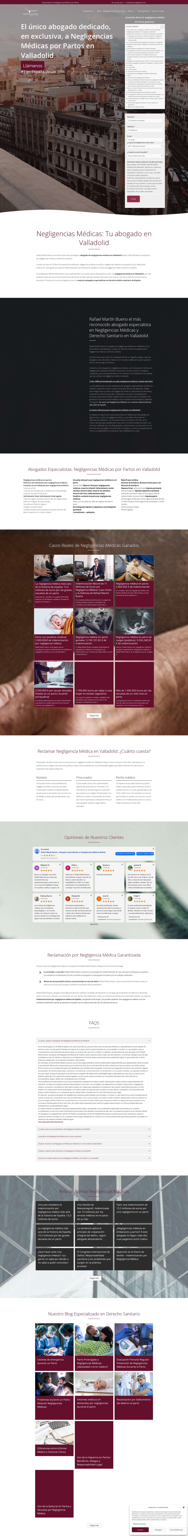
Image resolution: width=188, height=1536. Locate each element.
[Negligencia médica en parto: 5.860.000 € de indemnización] (134, 568)
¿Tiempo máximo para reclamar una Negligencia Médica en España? (64, 1151)
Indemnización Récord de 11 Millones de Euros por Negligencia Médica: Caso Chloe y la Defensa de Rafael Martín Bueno (145, 57)
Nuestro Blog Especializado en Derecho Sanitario (142, 92)
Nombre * (131, 117)
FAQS (129, 75)
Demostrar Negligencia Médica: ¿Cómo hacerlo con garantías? (143, 104)
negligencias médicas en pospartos (118, 264)
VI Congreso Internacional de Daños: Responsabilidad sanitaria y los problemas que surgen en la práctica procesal (94, 1259)
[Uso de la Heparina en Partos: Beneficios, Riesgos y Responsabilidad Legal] (94, 1437)
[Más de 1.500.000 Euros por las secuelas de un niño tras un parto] (134, 675)
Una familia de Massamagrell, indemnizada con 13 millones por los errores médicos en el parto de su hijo (145, 85)
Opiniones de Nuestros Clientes (137, 71)
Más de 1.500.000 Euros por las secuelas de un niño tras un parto (133, 693)
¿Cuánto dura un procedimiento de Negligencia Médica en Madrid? (64, 1129)
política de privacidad (142, 186)
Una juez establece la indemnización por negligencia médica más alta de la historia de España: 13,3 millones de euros (146, 81)
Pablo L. (75, 865)
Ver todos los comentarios (125, 853)
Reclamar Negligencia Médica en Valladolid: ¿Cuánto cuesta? (145, 63)
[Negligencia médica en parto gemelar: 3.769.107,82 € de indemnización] (94, 621)
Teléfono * (131, 127)
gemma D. (137, 865)
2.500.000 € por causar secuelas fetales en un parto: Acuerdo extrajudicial (53, 693)
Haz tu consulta (158, 11)
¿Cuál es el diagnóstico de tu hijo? (140, 143)
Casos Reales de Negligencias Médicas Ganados (141, 48)
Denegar (158, 1530)
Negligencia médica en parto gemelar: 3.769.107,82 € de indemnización (92, 640)
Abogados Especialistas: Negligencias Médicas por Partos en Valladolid (145, 45)
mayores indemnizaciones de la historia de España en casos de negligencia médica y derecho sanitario (97, 268)
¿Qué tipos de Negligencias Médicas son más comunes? (59, 1136)
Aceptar (140, 1530)
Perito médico (132, 69)
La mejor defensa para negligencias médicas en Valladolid (145, 42)
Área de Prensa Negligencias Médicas (139, 77)
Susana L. (106, 865)
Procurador (132, 67)
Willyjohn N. (45, 865)
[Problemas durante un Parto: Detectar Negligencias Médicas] (54, 1384)
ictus (134, 264)
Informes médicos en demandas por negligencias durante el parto (92, 1403)
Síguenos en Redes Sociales (136, 107)
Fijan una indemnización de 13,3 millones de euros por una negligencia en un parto (145, 89)
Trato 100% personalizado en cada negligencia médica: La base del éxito (145, 39)
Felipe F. (137, 896)
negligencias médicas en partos (92, 264)
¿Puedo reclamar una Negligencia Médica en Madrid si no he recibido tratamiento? (70, 1144)
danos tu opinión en (144, 853)
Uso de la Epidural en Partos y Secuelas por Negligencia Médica (54, 1510)
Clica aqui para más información (50, 1122)
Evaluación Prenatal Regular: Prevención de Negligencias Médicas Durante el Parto (133, 1363)
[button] (184, 1507)
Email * (130, 136)
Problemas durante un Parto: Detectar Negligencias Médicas (53, 1403)
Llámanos (32, 65)
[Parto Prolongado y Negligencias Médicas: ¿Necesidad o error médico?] (94, 1339)
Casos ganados (143, 11)
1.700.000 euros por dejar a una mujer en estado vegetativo (94, 692)
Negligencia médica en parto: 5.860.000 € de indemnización (145, 61)
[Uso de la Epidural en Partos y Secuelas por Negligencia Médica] (54, 1486)
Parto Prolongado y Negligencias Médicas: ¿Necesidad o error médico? (92, 1363)
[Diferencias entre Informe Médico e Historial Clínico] (54, 1433)
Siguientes (94, 924)
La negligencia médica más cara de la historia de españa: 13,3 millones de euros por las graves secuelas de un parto (145, 51)
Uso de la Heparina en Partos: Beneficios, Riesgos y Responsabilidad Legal (94, 1461)
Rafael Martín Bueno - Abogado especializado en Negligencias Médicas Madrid (73, 852)
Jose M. (106, 896)
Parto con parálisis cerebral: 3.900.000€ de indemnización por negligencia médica (51, 640)
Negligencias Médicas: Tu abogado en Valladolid (141, 32)
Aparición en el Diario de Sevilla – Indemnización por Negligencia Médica (132, 1255)
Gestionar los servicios (139, 1523)
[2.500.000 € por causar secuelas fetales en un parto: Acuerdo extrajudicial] (53, 675)
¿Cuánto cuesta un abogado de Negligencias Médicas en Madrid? (63, 1041)
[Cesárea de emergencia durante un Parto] (54, 1339)
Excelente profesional (104, 874)
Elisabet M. (76, 896)
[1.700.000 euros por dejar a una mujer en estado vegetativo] (94, 675)
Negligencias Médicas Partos (114, 11)
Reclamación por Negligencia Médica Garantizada (142, 73)
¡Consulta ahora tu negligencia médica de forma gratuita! (144, 30)
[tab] (94, 1041)
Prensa (130, 11)
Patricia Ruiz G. (46, 896)
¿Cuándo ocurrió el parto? (137, 152)
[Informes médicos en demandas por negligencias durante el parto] (94, 1384)
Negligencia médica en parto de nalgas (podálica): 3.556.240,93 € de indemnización (134, 640)
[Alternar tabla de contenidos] (161, 27)
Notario (130, 65)
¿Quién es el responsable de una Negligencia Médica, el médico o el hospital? (68, 1158)
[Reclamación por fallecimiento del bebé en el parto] (134, 1384)
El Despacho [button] (88, 11)
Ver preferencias (176, 1530)
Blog (99, 11)
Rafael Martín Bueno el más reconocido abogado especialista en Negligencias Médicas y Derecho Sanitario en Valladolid (145, 35)
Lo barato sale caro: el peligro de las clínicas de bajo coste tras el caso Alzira (146, 99)
